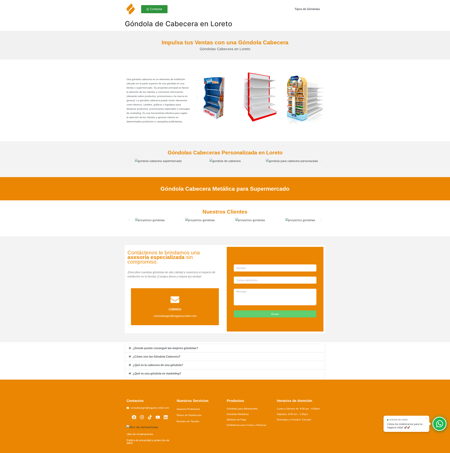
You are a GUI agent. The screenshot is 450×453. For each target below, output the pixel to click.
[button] (197, 98)
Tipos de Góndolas (307, 9)
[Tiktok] (150, 417)
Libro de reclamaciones (140, 434)
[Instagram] (142, 417)
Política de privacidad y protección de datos (148, 441)
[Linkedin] (166, 417)
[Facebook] (134, 417)
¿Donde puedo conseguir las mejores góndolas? (165, 348)
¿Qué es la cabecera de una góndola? (158, 365)
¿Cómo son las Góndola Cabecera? (156, 356)
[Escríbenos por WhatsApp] (439, 424)
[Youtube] (158, 417)
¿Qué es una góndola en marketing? (157, 373)
